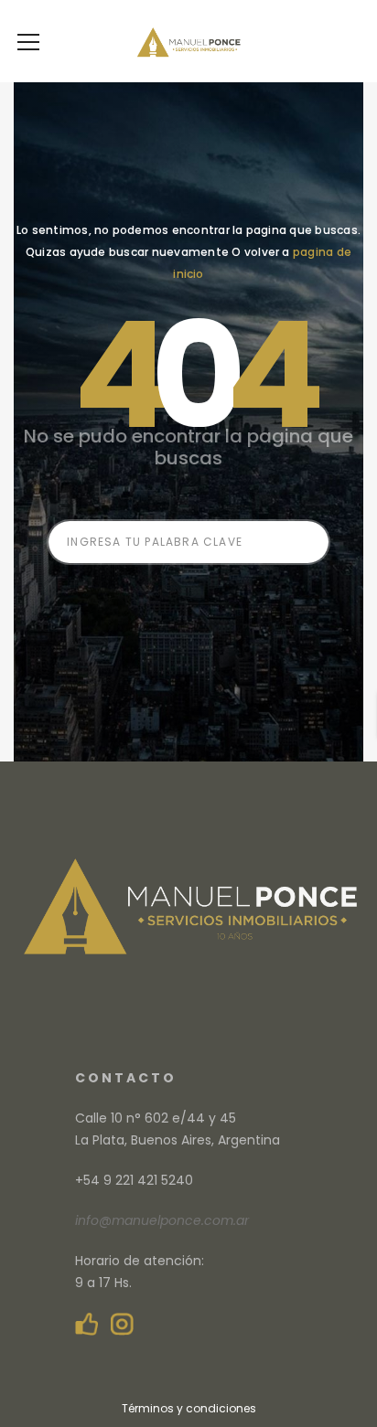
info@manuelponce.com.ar (162, 1220)
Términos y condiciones (189, 1408)
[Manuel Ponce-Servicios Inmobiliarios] (188, 41)
